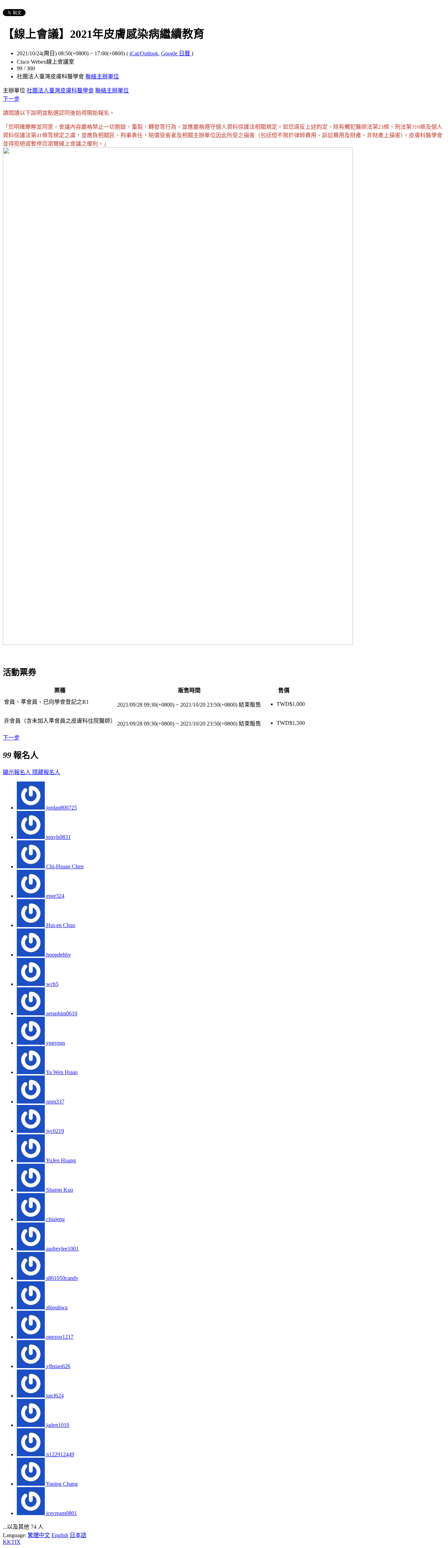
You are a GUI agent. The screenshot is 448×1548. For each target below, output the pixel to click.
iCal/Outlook (144, 53)
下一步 (11, 99)
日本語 (78, 1535)
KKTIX (12, 1542)
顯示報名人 (17, 772)
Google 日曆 (176, 53)
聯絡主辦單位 (102, 76)
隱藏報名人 (46, 772)
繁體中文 (39, 1535)
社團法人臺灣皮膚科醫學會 (60, 90)
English (59, 1535)
